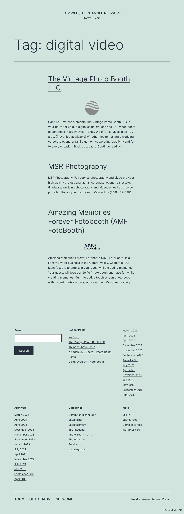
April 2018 (129, 394)
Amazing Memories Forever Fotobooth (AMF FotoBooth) (88, 221)
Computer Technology (82, 414)
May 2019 (128, 384)
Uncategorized (78, 449)
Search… (19, 330)
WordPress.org (132, 429)
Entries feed (130, 419)
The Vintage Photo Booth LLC (87, 342)
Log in (126, 414)
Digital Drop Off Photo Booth (86, 361)
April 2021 (129, 370)
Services (74, 444)
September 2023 (133, 355)
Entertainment (77, 424)
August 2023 (130, 360)
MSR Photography (77, 166)
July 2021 (128, 365)
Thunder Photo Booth (82, 346)
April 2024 (129, 340)
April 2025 (129, 335)
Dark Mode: (171, 510)
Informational (77, 429)
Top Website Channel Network (92, 13)
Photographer (77, 439)
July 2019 (128, 379)
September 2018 (133, 389)
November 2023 (132, 350)
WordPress (162, 499)
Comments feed (132, 424)
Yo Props (74, 337)
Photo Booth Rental (81, 434)
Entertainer (75, 419)
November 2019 (132, 374)
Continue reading (109, 146)
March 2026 (130, 330)
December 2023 (132, 345)
